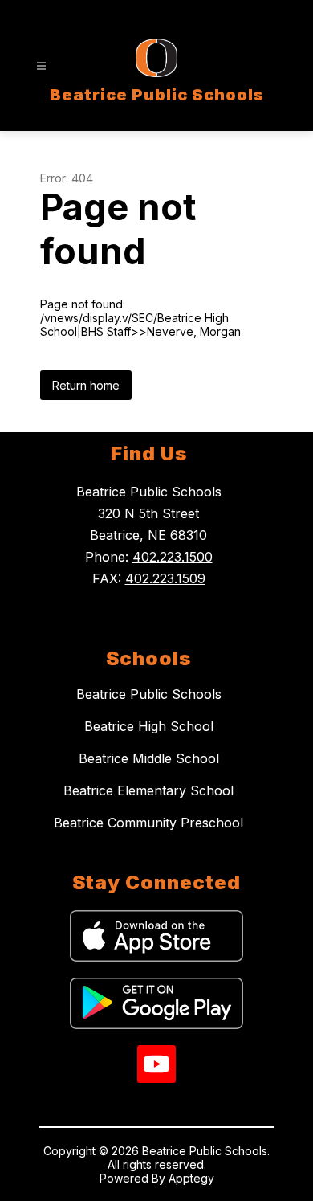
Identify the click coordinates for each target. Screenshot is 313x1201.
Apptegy (191, 1178)
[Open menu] (41, 66)
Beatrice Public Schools (149, 694)
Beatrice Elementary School (148, 790)
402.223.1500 (172, 557)
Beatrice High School (148, 726)
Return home (86, 385)
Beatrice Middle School (149, 758)
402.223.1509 (165, 578)
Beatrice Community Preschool (148, 823)
